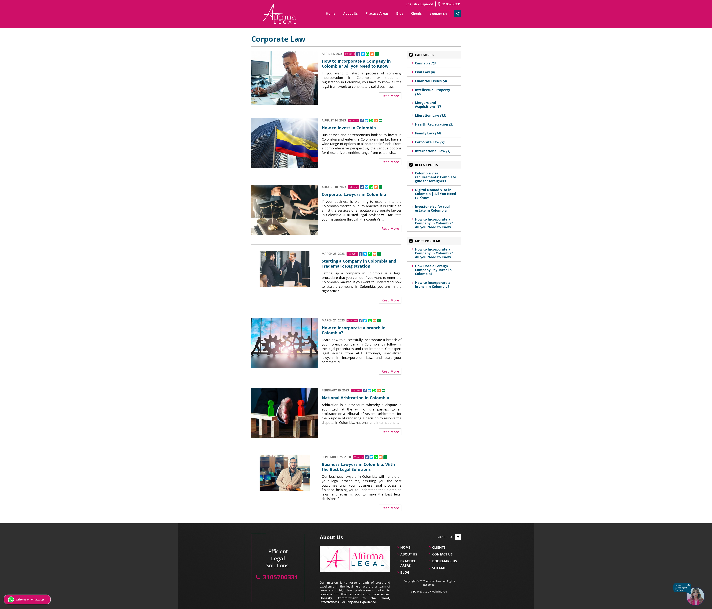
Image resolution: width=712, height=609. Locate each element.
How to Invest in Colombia (349, 127)
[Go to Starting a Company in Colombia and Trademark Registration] (284, 269)
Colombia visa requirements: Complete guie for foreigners (435, 177)
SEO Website (419, 591)
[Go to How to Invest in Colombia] (284, 143)
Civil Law (425, 72)
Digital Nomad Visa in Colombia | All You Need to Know (435, 194)
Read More (390, 96)
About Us (350, 13)
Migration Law (430, 115)
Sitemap (439, 568)
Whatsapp (367, 54)
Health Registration (434, 124)
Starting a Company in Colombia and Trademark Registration (359, 263)
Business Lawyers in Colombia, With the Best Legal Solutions (358, 467)
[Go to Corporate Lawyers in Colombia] (284, 210)
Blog (399, 13)
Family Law (428, 133)
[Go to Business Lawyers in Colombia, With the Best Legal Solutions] (284, 473)
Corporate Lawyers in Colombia (354, 194)
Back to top (445, 537)
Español (426, 4)
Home (330, 13)
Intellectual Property (432, 92)
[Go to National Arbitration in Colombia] (284, 413)
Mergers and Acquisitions (428, 104)
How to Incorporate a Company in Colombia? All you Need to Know (356, 64)
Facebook (358, 54)
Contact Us (438, 13)
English (411, 4)
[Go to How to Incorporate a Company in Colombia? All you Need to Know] (284, 78)
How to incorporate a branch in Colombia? (353, 330)
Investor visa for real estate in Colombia (432, 208)
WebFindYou (439, 591)
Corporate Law (429, 142)
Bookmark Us (444, 561)
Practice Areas (377, 13)
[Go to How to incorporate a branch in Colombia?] (284, 343)
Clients (416, 13)
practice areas (408, 563)
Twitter (363, 54)
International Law (432, 151)
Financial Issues (431, 81)
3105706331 (451, 4)
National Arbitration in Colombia (355, 397)
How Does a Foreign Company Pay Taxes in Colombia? (433, 270)
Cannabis (425, 63)
